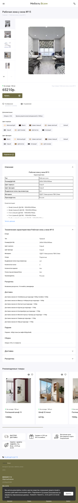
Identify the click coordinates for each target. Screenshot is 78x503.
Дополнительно (7, 112)
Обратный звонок (8, 479)
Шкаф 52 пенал (45, 412)
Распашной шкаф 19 (13, 412)
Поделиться (8, 154)
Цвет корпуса (6, 121)
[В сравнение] (28, 374)
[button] (4, 76)
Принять (68, 493)
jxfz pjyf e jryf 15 (12, 457)
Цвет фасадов (6, 135)
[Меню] (3, 3)
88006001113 (7, 477)
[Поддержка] (74, 3)
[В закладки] (32, 374)
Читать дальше (10, 221)
